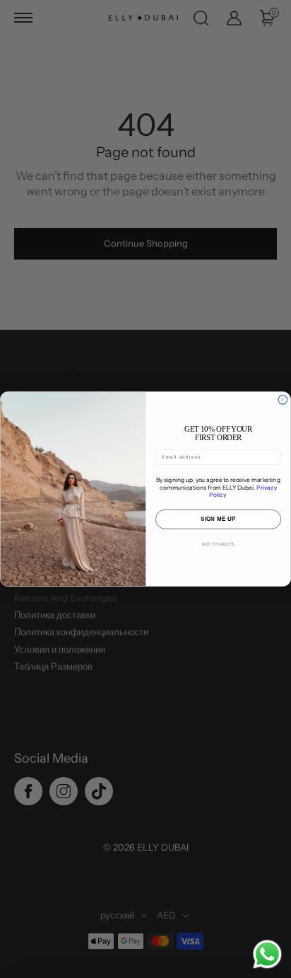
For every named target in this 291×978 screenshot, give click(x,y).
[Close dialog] (282, 399)
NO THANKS (218, 543)
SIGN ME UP (218, 519)
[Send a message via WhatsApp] (267, 954)
